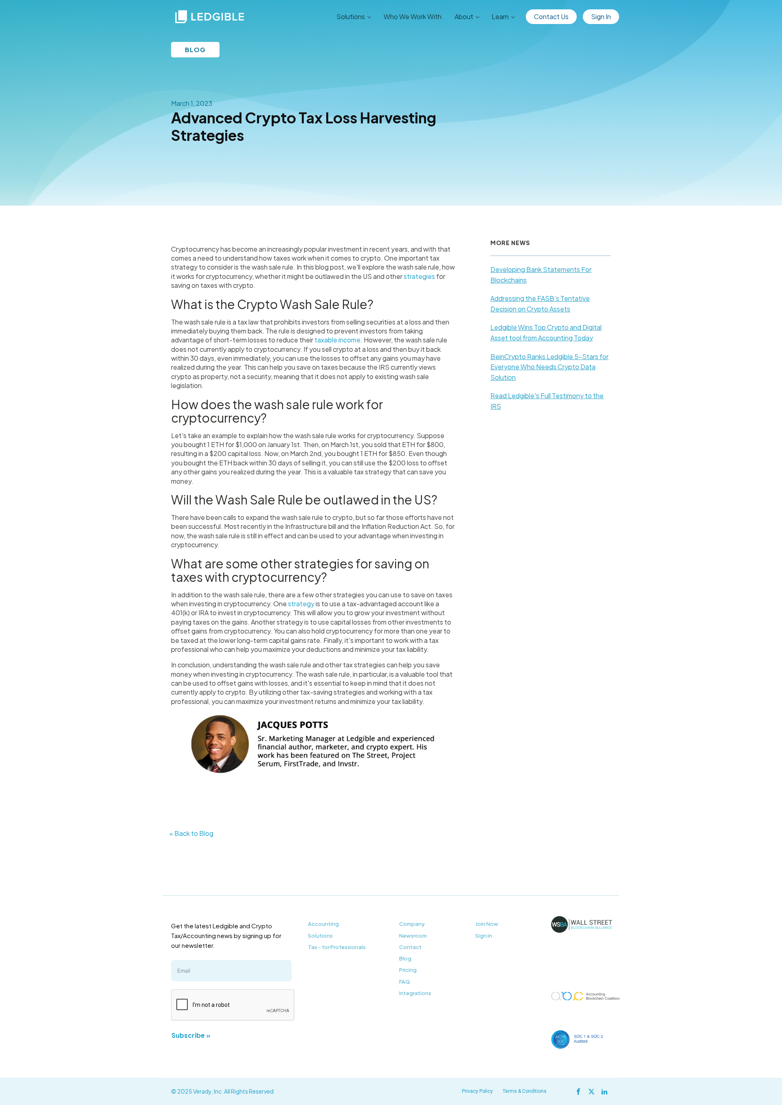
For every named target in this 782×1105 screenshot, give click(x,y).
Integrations (415, 993)
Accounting (323, 924)
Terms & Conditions (525, 1091)
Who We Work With (413, 16)
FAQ (404, 981)
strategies (419, 276)
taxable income (337, 339)
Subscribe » (191, 1035)
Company (412, 924)
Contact (410, 947)
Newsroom (413, 935)
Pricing (408, 970)
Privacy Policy (477, 1091)
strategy (301, 603)
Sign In (601, 16)
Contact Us (551, 16)
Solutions (320, 935)
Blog (405, 958)
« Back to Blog (191, 833)
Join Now (486, 924)
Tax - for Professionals (337, 947)
